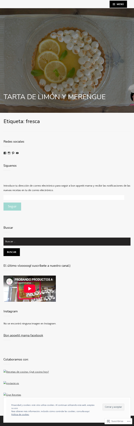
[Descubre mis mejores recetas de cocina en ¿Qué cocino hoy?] (26, 371)
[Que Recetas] (12, 394)
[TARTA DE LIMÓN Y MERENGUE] (67, 60)
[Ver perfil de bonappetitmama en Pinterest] (13, 153)
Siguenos (10, 165)
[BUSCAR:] (67, 243)
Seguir (12, 206)
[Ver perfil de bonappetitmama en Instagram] (9, 153)
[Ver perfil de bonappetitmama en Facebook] (4, 153)
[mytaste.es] (11, 383)
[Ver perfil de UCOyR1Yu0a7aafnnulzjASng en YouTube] (17, 153)
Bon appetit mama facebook (23, 335)
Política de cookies (20, 414)
